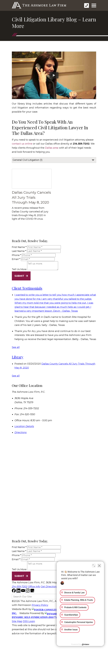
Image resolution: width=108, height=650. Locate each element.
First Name (19, 247)
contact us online (22, 143)
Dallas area (51, 147)
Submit (19, 275)
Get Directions (49, 586)
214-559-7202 (19, 586)
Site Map (17, 621)
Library (17, 357)
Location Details (24, 426)
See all (16, 347)
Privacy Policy (40, 605)
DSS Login (29, 621)
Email (16, 259)
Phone (16, 255)
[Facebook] (14, 591)
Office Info (34, 586)
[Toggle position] (94, 565)
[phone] (86, 5)
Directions (20, 432)
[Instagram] (28, 591)
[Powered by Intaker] (86, 644)
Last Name (19, 251)
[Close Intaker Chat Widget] (99, 565)
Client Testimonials (27, 288)
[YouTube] (23, 591)
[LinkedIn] (18, 591)
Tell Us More (19, 269)
